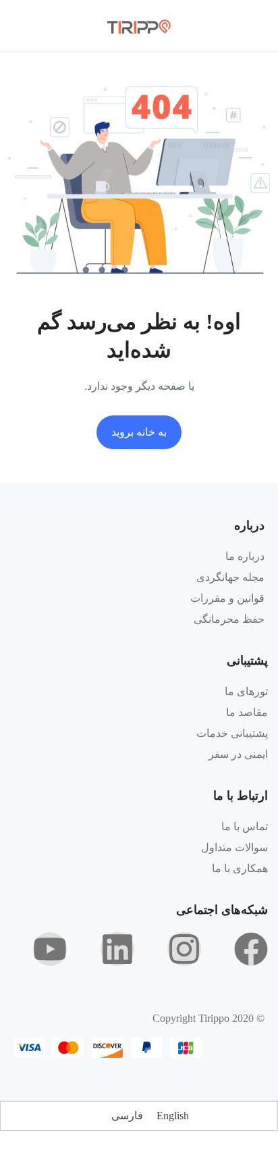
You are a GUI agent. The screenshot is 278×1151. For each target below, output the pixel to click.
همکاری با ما (240, 868)
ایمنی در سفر (238, 754)
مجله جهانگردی (230, 577)
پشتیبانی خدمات (232, 733)
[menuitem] (173, 1115)
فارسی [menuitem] (127, 1115)
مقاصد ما (247, 712)
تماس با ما (244, 826)
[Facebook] (251, 949)
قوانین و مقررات (227, 598)
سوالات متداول (234, 847)
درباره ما (245, 556)
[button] (59, 26)
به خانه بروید (139, 432)
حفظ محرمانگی (229, 619)
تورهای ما (246, 691)
